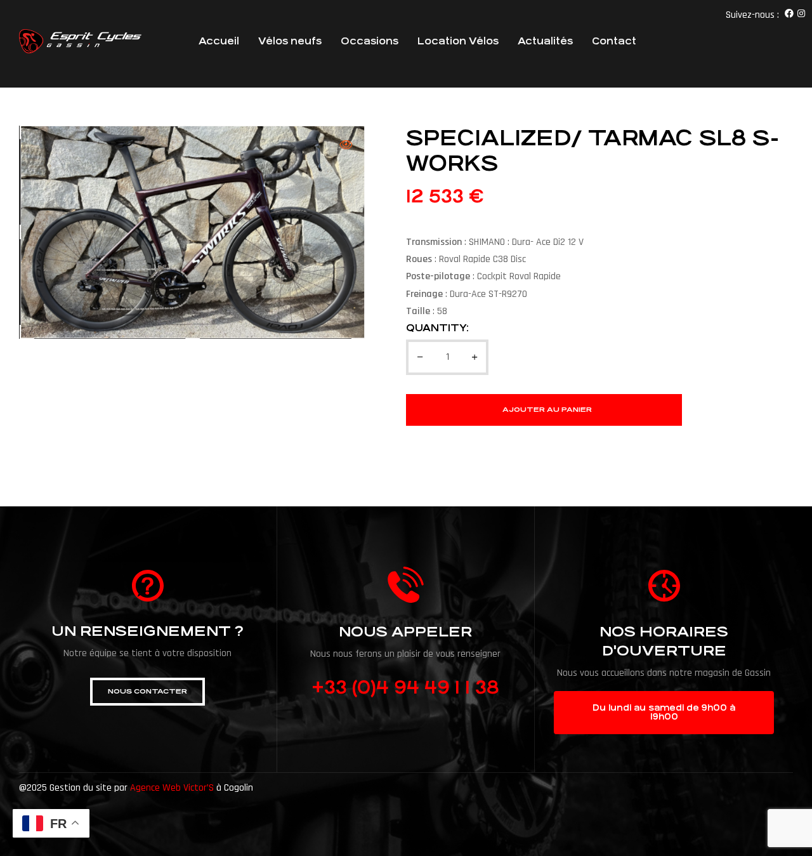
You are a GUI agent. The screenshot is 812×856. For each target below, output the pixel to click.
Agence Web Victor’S (172, 787)
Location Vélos (458, 41)
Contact (614, 41)
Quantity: (437, 327)
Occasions (369, 41)
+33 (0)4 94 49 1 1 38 (405, 688)
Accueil (219, 41)
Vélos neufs (290, 41)
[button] (147, 692)
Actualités (545, 41)
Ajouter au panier (547, 409)
